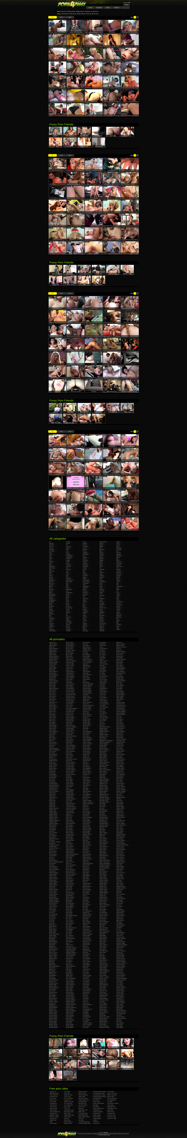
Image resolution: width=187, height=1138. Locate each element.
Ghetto (84, 558)
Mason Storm (103, 773)
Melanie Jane (103, 785)
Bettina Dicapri (53, 949)
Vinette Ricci (119, 998)
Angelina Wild (53, 822)
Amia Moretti (52, 774)
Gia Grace (69, 960)
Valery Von (119, 949)
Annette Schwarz (53, 848)
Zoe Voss (118, 1021)
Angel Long (52, 800)
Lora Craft (102, 696)
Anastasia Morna (53, 785)
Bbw (50, 572)
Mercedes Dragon (104, 799)
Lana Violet (86, 974)
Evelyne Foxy (69, 937)
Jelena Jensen (87, 708)
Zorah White (119, 1027)
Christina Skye (70, 766)
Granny (85, 568)
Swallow (118, 572)
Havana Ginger (70, 998)
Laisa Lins (85, 967)
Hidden (84, 578)
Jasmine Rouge (87, 690)
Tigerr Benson (120, 920)
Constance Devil (70, 803)
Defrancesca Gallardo (72, 854)
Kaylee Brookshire (88, 863)
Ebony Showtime (83, 1095)
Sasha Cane (119, 733)
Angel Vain (52, 806)
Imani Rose (86, 645)
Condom (68, 558)
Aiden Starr (52, 670)
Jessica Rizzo (86, 750)
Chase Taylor (69, 739)
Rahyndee (102, 1013)
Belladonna (52, 946)
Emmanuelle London (71, 915)
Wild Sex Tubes (54, 1116)
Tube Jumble (53, 1110)
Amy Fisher (52, 779)
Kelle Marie (86, 869)
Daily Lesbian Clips (84, 1116)
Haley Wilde (69, 989)
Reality (101, 611)
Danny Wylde (69, 839)
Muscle (101, 557)
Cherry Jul (69, 743)
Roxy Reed (119, 688)
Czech (67, 574)
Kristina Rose (86, 932)
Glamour (85, 561)
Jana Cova (86, 676)
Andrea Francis (53, 789)
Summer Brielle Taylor (122, 845)
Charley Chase (70, 733)
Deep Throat (69, 580)
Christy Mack (69, 773)
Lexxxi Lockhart (87, 1024)
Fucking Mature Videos (99, 1095)
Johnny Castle (87, 771)
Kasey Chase (86, 826)
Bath (50, 569)
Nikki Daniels (103, 937)
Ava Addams (52, 911)
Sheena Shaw (120, 770)
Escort (67, 601)
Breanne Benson (53, 987)
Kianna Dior (86, 897)
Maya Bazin (102, 774)
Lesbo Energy (97, 1115)
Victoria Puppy (120, 990)
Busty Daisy (69, 656)
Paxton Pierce (103, 978)
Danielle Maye (70, 835)
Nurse (101, 563)
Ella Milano (69, 901)
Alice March (52, 723)
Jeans (84, 600)
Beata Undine (52, 937)
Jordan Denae (86, 780)
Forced (84, 545)
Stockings (119, 563)
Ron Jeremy (119, 676)
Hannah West (69, 995)
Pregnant (101, 598)
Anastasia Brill (53, 783)
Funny (84, 551)
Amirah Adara (52, 776)
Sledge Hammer (120, 797)
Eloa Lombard (69, 905)
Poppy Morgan (103, 998)
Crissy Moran (69, 811)
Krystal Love (86, 941)
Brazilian (51, 606)
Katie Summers (87, 845)
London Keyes (103, 691)
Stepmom (118, 561)
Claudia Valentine (70, 799)
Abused (51, 543)
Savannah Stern (120, 742)
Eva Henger (69, 931)
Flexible (68, 631)
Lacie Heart (86, 963)
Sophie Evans (120, 812)
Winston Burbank (121, 1010)
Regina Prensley (120, 651)
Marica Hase (102, 757)
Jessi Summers (87, 737)
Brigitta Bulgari (53, 1007)
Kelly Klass (86, 872)
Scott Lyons (119, 746)
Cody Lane (69, 802)
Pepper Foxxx (103, 983)
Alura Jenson (52, 751)
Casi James (69, 707)
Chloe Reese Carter (71, 759)
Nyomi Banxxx (103, 960)
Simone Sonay (120, 788)
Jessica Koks (86, 745)
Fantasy (68, 612)
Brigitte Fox (52, 1009)
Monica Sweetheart (104, 863)
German (85, 557)
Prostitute (102, 604)
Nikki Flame (102, 940)
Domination (69, 592)
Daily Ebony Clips (69, 1115)
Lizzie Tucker (103, 679)
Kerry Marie (86, 892)
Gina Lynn (68, 969)
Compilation (69, 557)
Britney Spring (53, 1018)
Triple (117, 595)
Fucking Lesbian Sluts (85, 1123)
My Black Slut (82, 1103)
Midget (101, 546)
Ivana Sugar (86, 657)
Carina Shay (69, 679)
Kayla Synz (86, 860)
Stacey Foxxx (120, 822)
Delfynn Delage (70, 855)
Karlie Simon (86, 823)
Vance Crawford (120, 951)
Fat (67, 614)
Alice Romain (52, 725)
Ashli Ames (52, 886)
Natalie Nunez (103, 889)
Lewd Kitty (96, 1122)
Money (101, 552)
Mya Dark (102, 869)
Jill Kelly (85, 762)
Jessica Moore (87, 748)
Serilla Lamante (120, 754)
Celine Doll (69, 723)
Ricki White (119, 657)
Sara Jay (118, 716)
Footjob (85, 543)
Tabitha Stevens (120, 862)
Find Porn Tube (111, 1116)
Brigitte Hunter (53, 1010)
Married (85, 629)
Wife (117, 621)
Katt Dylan (85, 849)
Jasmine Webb (87, 691)
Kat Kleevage (86, 831)
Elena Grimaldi (70, 897)
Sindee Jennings (120, 791)
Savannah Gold (120, 740)
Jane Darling (86, 679)
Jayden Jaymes (87, 697)
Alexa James (52, 696)
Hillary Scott (69, 1013)
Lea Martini (86, 998)
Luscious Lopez (103, 717)
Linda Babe (102, 657)
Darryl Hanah (69, 846)
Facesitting (69, 608)
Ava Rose (51, 920)
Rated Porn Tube (68, 1101)
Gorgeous (85, 566)
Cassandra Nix (70, 711)
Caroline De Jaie (70, 697)
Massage (85, 631)
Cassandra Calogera (71, 708)
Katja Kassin (86, 848)
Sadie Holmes (120, 696)
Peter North (102, 989)
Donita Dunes (69, 885)
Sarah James (120, 723)
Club (67, 549)
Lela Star (85, 1006)
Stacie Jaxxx (119, 828)
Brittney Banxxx (53, 1027)
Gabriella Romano (71, 954)
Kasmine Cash (87, 828)
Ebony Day (67, 1120)
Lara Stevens (86, 980)
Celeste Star (69, 722)
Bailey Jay (52, 928)
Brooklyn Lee (69, 651)
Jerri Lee (85, 730)
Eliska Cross (69, 898)
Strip (117, 568)
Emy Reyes (69, 917)
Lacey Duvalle (86, 958)
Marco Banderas (82, 13)
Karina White (86, 820)
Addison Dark (52, 650)
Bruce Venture (70, 653)
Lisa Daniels (102, 667)
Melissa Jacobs (103, 788)
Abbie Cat (51, 647)
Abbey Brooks (53, 645)
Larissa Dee (86, 983)
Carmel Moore (70, 687)
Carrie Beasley (70, 702)
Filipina (68, 620)
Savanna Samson (121, 739)
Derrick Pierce (70, 862)
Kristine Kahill (86, 935)
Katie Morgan (86, 842)
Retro (100, 614)
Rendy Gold (119, 656)
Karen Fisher (86, 811)
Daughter (68, 578)
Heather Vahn (69, 1006)
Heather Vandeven (71, 1007)
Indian (84, 589)
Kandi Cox (85, 806)
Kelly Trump (86, 878)
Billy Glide (52, 963)
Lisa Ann (101, 665)
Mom (100, 551)
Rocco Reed (119, 670)
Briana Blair (52, 997)
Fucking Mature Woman (99, 1096)
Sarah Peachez (120, 727)
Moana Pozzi (103, 854)
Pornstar (101, 595)
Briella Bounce (53, 1006)
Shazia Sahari (120, 766)
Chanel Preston (70, 725)
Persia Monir (102, 986)
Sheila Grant (119, 771)
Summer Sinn (120, 846)
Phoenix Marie (103, 994)
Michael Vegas (103, 817)
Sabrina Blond (120, 693)
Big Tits (51, 586)
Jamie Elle (85, 673)
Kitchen (85, 608)
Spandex (118, 554)
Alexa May (52, 697)
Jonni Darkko (86, 777)
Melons (101, 545)
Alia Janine (52, 719)
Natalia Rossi (103, 883)
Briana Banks (52, 995)
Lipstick (85, 624)
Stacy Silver (119, 829)
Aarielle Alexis (53, 644)
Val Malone (119, 940)
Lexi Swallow (86, 1020)
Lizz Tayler (102, 677)
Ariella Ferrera (53, 860)
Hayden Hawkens (70, 1000)
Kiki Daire (85, 906)
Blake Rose (52, 964)
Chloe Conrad (69, 750)
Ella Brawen (69, 900)
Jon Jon (85, 776)
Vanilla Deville (120, 967)
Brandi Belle (52, 978)
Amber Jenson (53, 765)
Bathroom (51, 571)
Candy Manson (70, 671)
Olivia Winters (103, 966)
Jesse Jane (86, 734)
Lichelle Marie (103, 648)
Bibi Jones (52, 960)
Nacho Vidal (102, 875)
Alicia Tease (52, 730)
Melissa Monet (103, 791)
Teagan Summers (121, 888)
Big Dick (51, 585)
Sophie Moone (120, 816)
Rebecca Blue (120, 645)
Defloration (69, 581)
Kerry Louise (86, 891)
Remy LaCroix (120, 653)
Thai (117, 585)
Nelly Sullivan (103, 900)
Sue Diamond (120, 842)
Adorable (51, 545)
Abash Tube (53, 1120)
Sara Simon (119, 719)
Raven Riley (102, 1024)
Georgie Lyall (69, 958)
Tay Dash (118, 880)
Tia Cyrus (119, 905)
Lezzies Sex (96, 1123)
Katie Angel (86, 835)
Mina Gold (102, 837)
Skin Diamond (120, 793)
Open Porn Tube (111, 1118)
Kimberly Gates (87, 914)
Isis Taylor (85, 653)
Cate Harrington (70, 717)
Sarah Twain (119, 730)
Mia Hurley (102, 805)
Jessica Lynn (86, 746)
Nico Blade (102, 911)
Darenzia (68, 842)
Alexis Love (52, 713)
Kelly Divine (86, 871)
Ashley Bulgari (53, 874)
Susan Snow (119, 854)
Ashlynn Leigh (53, 891)
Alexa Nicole (52, 699)
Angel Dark (52, 796)
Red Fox (118, 648)
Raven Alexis (103, 1023)
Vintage (118, 609)
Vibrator (118, 608)
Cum (67, 568)
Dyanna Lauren (70, 894)
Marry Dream (103, 766)
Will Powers (119, 1009)
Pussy (101, 609)
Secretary (102, 624)
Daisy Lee (68, 817)
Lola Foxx (102, 685)
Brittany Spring (53, 1026)
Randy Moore (103, 1020)
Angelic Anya (52, 809)
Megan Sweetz (103, 782)
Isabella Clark (86, 648)
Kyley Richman (87, 951)
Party (100, 583)
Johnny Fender (87, 773)
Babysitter (52, 566)
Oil (100, 568)
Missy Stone (102, 849)
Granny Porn (96, 1101)
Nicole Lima (102, 917)
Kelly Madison (86, 875)
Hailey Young (69, 986)
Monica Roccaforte (104, 860)
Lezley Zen (102, 645)
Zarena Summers (121, 1018)
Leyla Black (102, 644)
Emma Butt (69, 911)
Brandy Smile (52, 984)
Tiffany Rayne (120, 914)
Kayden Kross (86, 855)
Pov (100, 597)
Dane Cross (69, 828)
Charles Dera (69, 731)
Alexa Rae (52, 700)
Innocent (85, 591)
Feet (67, 615)
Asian (50, 558)
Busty (50, 617)
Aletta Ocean (52, 690)
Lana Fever (86, 972)
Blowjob (51, 598)
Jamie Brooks (86, 671)
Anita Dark (52, 834)
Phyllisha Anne (103, 995)
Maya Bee (102, 776)
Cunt (67, 571)
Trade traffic (106, 1132)
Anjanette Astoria (53, 839)
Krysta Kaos (86, 937)
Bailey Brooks (53, 926)
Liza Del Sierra (103, 676)
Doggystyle (69, 589)
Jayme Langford (87, 702)
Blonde (51, 597)
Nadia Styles (102, 877)
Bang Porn (53, 1091)
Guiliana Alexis (70, 983)
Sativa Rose (119, 737)
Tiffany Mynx (119, 912)
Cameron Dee (69, 662)
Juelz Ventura (86, 785)
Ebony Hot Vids (83, 1091)
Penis (101, 585)
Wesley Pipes (120, 1006)
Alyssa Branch (53, 754)
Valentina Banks (120, 941)
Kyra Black (86, 955)
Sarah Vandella (120, 731)
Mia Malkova (102, 809)
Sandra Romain (120, 714)
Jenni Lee (85, 717)
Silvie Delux (119, 782)
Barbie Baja (52, 932)
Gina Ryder (69, 970)
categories (116, 7)
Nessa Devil (102, 901)
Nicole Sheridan (103, 921)
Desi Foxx (68, 863)
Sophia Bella (119, 803)
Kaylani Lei (86, 862)
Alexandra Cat (53, 702)
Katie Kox (85, 840)
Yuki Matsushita (120, 1013)
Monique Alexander (104, 865)
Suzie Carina (119, 857)
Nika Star (102, 926)
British (51, 609)
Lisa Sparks (102, 670)
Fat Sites (81, 1120)
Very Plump (110, 1105)
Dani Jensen (69, 831)
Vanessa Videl (120, 964)
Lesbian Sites (96, 1113)
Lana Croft (85, 970)
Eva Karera (69, 932)
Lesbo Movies (97, 1116)
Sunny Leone (119, 852)
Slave (117, 546)
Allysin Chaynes (53, 748)
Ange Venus (52, 794)
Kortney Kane (86, 928)
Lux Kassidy (102, 719)
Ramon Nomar (103, 1018)
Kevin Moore (86, 894)
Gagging (85, 552)
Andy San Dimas (53, 791)
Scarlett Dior (119, 743)
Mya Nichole (102, 874)
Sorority (118, 552)
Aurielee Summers (54, 901)
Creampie (68, 565)
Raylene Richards (104, 1027)
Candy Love (69, 670)
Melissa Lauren (103, 789)
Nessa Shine (102, 903)
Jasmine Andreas (87, 685)
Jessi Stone (86, 736)
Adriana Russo (53, 659)
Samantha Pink (120, 704)
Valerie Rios (119, 947)
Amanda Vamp (53, 760)
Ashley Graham (53, 878)
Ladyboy (85, 612)
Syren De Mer (120, 858)
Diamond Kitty (70, 875)
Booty (50, 604)
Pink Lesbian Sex (112, 1098)
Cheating (51, 629)
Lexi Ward (85, 1021)
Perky (101, 586)
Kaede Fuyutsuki (87, 802)
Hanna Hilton (69, 992)
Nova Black (102, 958)
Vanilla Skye (119, 969)
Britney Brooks (53, 1015)
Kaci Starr (85, 799)
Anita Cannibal (53, 832)
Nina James (102, 947)
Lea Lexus (85, 997)
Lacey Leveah (86, 961)
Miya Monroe (103, 852)
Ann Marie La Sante (54, 842)
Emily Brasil (69, 908)
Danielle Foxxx (70, 834)
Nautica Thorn (103, 898)
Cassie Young (69, 716)
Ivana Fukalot (86, 656)
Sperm (118, 557)
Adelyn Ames (52, 654)
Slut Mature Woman (112, 1103)
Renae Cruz (119, 654)
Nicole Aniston (103, 914)
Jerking (85, 601)
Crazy (67, 563)
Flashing (68, 629)
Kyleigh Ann (86, 949)
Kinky (84, 604)
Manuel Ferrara (103, 748)
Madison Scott (103, 736)
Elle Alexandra (70, 903)
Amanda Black (53, 759)
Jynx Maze (86, 796)
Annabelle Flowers (54, 845)
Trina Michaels (120, 932)
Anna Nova (52, 843)
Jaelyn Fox (86, 670)
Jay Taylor (85, 694)
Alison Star (52, 734)
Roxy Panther (120, 685)
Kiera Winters (86, 905)
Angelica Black (53, 814)
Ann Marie (52, 840)
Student (118, 569)
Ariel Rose (52, 858)
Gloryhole (85, 565)
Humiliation (86, 586)
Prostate (101, 603)
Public (101, 606)
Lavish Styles (86, 990)
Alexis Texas (52, 717)
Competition (69, 555)
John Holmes (86, 766)
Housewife (85, 583)
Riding (101, 617)
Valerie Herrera (120, 946)
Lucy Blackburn (103, 707)
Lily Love (101, 656)
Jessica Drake (87, 742)
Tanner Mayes (120, 866)
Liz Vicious (102, 674)
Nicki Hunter (102, 906)
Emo (67, 598)
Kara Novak (86, 808)
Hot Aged (95, 1105)
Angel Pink (52, 803)
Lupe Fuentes (103, 716)
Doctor (68, 588)
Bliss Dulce (52, 967)
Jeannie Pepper (87, 707)
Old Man (101, 569)
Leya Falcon (95, 13)
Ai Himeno (52, 665)
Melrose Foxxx (103, 796)
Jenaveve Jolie (87, 710)
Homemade (86, 580)
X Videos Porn (111, 1113)
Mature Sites (110, 1096)
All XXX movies (83, 1105)
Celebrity (51, 626)
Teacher (118, 580)
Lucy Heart (102, 708)
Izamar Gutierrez (87, 661)
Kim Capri (85, 909)
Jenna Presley (87, 716)
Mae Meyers (102, 737)
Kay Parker (86, 852)
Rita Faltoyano (120, 667)
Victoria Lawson (120, 987)
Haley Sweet (69, 987)
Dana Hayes (69, 825)
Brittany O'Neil (53, 1024)
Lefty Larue (86, 1003)
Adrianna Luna (53, 661)
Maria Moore (102, 753)
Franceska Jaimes (71, 947)
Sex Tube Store (68, 1105)
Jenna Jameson (87, 714)
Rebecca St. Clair (121, 647)
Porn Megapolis (111, 1100)
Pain (100, 578)
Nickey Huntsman (104, 905)
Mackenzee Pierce (104, 727)
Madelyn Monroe (104, 731)
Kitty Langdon (86, 921)
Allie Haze (52, 736)
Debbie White (69, 851)
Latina (84, 615)
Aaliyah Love (52, 642)
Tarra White (119, 874)
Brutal (50, 612)
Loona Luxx (102, 694)
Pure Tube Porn (54, 1095)
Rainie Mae (102, 1015)
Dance (67, 577)
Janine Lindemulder (88, 684)
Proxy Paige (102, 1003)
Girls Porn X (82, 1106)
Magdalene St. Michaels (106, 740)
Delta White (69, 857)
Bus (50, 615)
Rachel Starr (102, 1009)
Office (101, 566)
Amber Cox (52, 762)
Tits (117, 591)
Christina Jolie (70, 765)
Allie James (52, 737)
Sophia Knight (120, 806)
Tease (118, 581)
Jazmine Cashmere (88, 705)
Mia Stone (102, 814)
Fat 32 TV (81, 1118)
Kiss (84, 606)
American (51, 551)
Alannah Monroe (53, 681)
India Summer (86, 647)
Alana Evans (52, 677)
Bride (50, 608)
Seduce (101, 626)
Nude (100, 561)
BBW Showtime (54, 1093)
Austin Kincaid (53, 906)
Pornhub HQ (53, 1103)
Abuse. (108, 1134)
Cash (50, 621)
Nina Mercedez (103, 951)
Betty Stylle (52, 951)
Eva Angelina (69, 929)
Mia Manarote (103, 811)
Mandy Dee (102, 746)
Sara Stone (119, 720)
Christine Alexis (70, 768)
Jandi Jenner (86, 677)
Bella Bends (52, 940)
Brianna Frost (52, 1000)
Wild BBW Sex (111, 1106)
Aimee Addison (53, 671)
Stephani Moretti (120, 834)
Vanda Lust (119, 952)
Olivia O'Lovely (103, 964)
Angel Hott (52, 799)
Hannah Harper (70, 994)
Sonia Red (119, 800)
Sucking (118, 571)
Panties (101, 580)
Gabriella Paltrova (71, 952)
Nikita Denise (103, 929)
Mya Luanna (102, 872)
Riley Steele (119, 665)
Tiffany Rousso (120, 915)
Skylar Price (119, 796)
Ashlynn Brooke (53, 889)
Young (118, 629)
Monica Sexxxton (104, 862)
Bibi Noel (51, 961)
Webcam (118, 615)
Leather (85, 617)
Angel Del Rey (53, 797)
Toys (117, 592)
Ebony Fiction (68, 1123)
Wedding (118, 617)
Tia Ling (89, 13)
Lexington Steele (87, 1023)
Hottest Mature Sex (98, 1108)
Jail (84, 597)
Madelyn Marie (103, 730)
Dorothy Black (70, 892)
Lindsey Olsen (103, 661)
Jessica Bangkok (87, 739)
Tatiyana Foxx (120, 878)
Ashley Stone (52, 883)
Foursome (85, 546)
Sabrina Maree (120, 694)
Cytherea (68, 814)
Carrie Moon (69, 704)
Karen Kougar (86, 812)
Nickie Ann (102, 908)
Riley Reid (119, 664)
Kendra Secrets (87, 886)
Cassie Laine (69, 714)
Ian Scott (85, 644)
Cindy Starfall (69, 783)
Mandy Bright (103, 745)
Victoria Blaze (120, 986)
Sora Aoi (118, 819)
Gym (84, 571)
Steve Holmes (120, 837)
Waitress (118, 614)
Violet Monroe (120, 1000)
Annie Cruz (52, 849)
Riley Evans (119, 661)
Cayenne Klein (70, 720)
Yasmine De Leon (121, 1012)
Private (101, 601)
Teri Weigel (119, 900)
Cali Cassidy (69, 659)
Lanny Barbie (86, 977)
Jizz (84, 603)
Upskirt (118, 606)
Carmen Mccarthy (71, 694)
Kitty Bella (85, 918)
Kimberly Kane (87, 915)
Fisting (68, 626)
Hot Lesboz (96, 1106)
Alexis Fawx (52, 710)
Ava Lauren (52, 918)
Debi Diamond (70, 852)
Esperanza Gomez (71, 928)
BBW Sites (82, 1111)
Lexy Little (85, 1027)
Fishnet (68, 624)
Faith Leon (69, 940)
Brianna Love (52, 1003)
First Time (68, 623)
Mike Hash (102, 829)
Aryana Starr (52, 863)
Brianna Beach (53, 998)
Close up (68, 546)
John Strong (86, 770)
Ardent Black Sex (69, 1110)
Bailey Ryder (52, 931)
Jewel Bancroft (87, 759)
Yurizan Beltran (120, 1017)
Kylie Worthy (86, 954)
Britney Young (53, 1020)
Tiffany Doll (119, 909)
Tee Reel (118, 892)
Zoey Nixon (119, 1024)
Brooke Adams (70, 644)
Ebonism (66, 1118)
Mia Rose (102, 812)
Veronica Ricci (120, 977)
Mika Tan (101, 828)
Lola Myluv (102, 687)
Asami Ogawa (53, 866)
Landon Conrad (87, 975)
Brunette (51, 611)
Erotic (67, 600)
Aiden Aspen (52, 668)
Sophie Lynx (119, 814)
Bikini (50, 588)
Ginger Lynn (69, 975)
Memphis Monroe (104, 797)
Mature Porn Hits (112, 1093)
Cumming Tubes (83, 1113)
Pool (100, 594)
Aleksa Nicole (53, 682)
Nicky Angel (102, 909)
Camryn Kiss (69, 667)
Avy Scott (51, 923)
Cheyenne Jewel (70, 748)
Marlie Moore (103, 763)
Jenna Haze (86, 713)
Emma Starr (69, 914)
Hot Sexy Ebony (83, 1098)
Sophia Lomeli (120, 808)
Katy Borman (86, 851)
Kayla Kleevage (87, 858)
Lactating (85, 611)
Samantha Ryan (120, 705)
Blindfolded (52, 595)
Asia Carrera (52, 892)
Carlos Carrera (70, 684)
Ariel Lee (51, 857)
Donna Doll (69, 888)
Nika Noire (102, 924)
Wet (117, 618)
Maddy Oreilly (103, 728)
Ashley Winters (53, 885)
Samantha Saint (120, 707)
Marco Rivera (103, 751)
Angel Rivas (52, 805)
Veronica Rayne (120, 975)
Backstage (52, 568)
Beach (51, 575)
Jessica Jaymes (87, 743)
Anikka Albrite (53, 825)
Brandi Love (52, 981)
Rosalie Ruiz (119, 677)
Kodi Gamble (86, 926)
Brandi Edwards (53, 980)
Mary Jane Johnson (104, 770)
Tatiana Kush (119, 877)
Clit (67, 545)
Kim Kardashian (87, 911)
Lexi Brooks (86, 1015)
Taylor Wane (119, 885)
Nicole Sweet (103, 923)
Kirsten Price (86, 917)
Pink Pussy (102, 997)
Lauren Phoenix (87, 989)
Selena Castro (120, 750)
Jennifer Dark (86, 720)
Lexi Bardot (86, 1010)
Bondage (51, 601)
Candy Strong (69, 674)
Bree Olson (52, 990)
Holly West (69, 1023)
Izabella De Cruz (87, 659)
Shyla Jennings (120, 774)
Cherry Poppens (70, 745)
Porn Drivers (53, 1106)
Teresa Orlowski (120, 898)
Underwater (119, 601)
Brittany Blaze (53, 1023)
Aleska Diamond (53, 688)
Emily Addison (70, 906)
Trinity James (120, 934)
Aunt (50, 563)
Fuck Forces (53, 1105)
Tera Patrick (119, 897)
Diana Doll (69, 877)
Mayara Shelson (103, 779)
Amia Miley (52, 773)
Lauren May (86, 987)
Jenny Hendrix (87, 725)
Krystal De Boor (87, 940)
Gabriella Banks (70, 951)
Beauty (51, 577)
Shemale (101, 631)
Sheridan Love (120, 773)
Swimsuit (118, 574)
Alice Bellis (52, 722)
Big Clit (51, 581)
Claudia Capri (69, 793)
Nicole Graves (103, 915)
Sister (118, 543)
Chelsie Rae (69, 742)
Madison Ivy (102, 733)
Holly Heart (69, 1018)
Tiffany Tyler (119, 918)
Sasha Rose (119, 736)
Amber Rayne (53, 768)
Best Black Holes (69, 1111)
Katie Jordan (86, 839)
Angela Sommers (53, 808)
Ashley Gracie (53, 877)
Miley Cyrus (102, 834)
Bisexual (51, 589)
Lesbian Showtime (98, 1111)
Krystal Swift (86, 944)
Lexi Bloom (86, 1013)
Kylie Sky (85, 952)
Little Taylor (102, 671)
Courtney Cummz (70, 806)
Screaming (102, 623)
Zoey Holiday (119, 1023)
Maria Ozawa (103, 754)
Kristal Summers (87, 931)
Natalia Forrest (103, 882)
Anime (51, 554)
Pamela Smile (103, 972)
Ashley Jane (52, 880)
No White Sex (53, 1096)
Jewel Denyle (86, 760)
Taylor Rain (119, 882)
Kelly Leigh (86, 874)
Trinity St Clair (120, 937)
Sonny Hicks (119, 802)
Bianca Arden (52, 954)
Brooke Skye (69, 648)
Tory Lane (119, 931)
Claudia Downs (70, 794)
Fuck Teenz (96, 1100)
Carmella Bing (70, 688)
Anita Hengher (53, 835)
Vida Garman (119, 995)
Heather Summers (71, 1004)
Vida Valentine (120, 997)
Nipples (101, 560)
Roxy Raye (119, 687)
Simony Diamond (121, 789)
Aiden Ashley (52, 667)
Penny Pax (102, 981)
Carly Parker (69, 685)
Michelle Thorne (103, 825)
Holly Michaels (70, 1020)
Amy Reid (51, 780)
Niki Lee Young (103, 928)
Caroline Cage (70, 696)
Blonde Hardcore (81, 11)
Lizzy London (103, 681)
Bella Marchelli (53, 941)
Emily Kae (68, 909)
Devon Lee (69, 868)
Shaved (101, 627)
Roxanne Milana (120, 681)
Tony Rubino (119, 926)
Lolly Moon (102, 690)
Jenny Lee (85, 727)
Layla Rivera (86, 992)
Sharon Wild (119, 762)
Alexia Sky (52, 704)
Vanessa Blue (120, 954)
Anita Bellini (52, 828)
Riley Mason (119, 662)
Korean (85, 609)
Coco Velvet (69, 800)
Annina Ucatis (53, 851)
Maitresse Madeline (104, 742)
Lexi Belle (85, 1012)
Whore (118, 620)
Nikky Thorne (103, 944)
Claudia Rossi (69, 797)
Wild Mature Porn (112, 1108)
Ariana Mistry (52, 855)
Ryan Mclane (119, 691)
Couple (68, 561)
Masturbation (103, 542)
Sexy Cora (119, 756)
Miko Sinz (102, 831)
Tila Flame (119, 921)
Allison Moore (53, 742)
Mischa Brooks (103, 842)
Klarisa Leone (86, 923)
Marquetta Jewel (103, 765)
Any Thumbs (53, 1123)
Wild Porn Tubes (54, 1115)
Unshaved (119, 604)
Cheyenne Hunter (70, 746)
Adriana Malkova (53, 657)
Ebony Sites (82, 1096)
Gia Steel (68, 963)
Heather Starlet (70, 1003)
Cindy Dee (69, 777)
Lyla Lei (101, 722)
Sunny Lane (119, 851)
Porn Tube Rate (68, 1098)
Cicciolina (68, 776)
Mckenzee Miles (103, 780)
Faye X (68, 943)
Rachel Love (102, 1006)
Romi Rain (119, 674)
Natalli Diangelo (103, 892)
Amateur (51, 548)
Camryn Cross (70, 665)
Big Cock (51, 583)
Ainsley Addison (53, 674)
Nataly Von (102, 895)
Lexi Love (85, 1018)
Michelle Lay (102, 820)
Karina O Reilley (87, 817)
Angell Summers (53, 823)
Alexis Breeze (53, 707)
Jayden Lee (86, 699)
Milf (100, 548)
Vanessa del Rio (120, 966)
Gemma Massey (70, 955)
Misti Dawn (102, 851)
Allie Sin (51, 740)
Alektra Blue (52, 684)
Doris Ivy (68, 891)
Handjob (85, 574)
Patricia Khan (103, 975)
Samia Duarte (120, 708)
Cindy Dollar (69, 779)
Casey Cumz (69, 705)
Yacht (117, 626)
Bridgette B (52, 1004)
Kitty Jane (85, 920)
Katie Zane (86, 846)
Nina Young (102, 952)
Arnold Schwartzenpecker (56, 862)
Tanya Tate (119, 871)
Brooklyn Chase (70, 650)
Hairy (84, 572)
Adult (51, 1122)
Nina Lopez (102, 949)
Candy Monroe (70, 673)
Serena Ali (119, 753)
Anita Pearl (52, 837)
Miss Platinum (103, 843)
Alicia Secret (52, 728)
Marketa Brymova (104, 762)
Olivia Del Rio (103, 963)
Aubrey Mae (52, 895)
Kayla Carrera (86, 857)
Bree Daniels (52, 989)
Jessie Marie (86, 751)
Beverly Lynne (53, 952)
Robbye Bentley (120, 668)
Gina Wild (68, 972)
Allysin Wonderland (54, 750)
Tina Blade (119, 923)
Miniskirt (101, 549)
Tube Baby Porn (83, 1110)
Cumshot (68, 569)
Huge (84, 585)
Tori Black (119, 928)
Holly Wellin (69, 1021)
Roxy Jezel (119, 684)
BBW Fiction (110, 1111)
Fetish (67, 618)
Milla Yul (101, 835)
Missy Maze (102, 848)
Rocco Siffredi (120, 671)
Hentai (84, 577)
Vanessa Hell (119, 957)
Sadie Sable (119, 697)
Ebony (67, 597)
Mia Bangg (102, 803)
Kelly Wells (86, 880)
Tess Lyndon (119, 901)
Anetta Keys (52, 793)
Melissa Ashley (103, 786)
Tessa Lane (119, 903)
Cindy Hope (69, 780)
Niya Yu (101, 954)
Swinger (118, 575)
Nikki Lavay (102, 941)
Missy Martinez (103, 846)
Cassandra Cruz (70, 710)
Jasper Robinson (87, 693)
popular (90, 7)
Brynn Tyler (69, 654)
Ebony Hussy (82, 1093)
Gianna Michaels (70, 966)
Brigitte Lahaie (53, 1012)
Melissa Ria (102, 793)
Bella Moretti (52, 943)
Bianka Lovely (53, 958)
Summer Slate (120, 848)
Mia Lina (101, 808)
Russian (101, 620)
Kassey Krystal (87, 829)
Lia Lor (101, 647)
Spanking (118, 555)
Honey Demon (70, 1024)
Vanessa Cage (120, 955)
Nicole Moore (103, 918)
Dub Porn (81, 1108)
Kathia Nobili (86, 832)
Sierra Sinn (119, 779)
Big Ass (51, 578)
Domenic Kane (70, 883)
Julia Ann (85, 786)
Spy (117, 558)
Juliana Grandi (87, 791)
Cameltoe (51, 618)
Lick (84, 621)
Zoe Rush (119, 1020)
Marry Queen (103, 768)
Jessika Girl (86, 756)
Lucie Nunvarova (104, 704)
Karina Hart (86, 816)
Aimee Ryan (52, 673)
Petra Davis (102, 992)
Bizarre (51, 591)
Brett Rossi (52, 994)
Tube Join (67, 1108)
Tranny (118, 594)
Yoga (117, 627)
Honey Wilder (69, 1026)
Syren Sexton (120, 860)
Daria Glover (69, 843)
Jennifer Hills (86, 722)
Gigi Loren (69, 967)
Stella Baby (119, 832)
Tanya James (120, 868)
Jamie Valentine (87, 674)
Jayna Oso (86, 704)
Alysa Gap (52, 753)
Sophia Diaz (119, 805)
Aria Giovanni (52, 854)
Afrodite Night (53, 664)
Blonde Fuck (89, 11)
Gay (84, 555)
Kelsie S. (85, 882)
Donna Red (69, 889)
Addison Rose (53, 651)
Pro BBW (109, 1101)
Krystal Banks (86, 938)
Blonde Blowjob (72, 11)
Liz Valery (102, 673)
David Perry (69, 848)
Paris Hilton (102, 974)
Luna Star (102, 714)
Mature (101, 543)
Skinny (118, 545)
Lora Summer (103, 697)
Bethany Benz (53, 947)
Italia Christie (86, 654)
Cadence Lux (69, 657)
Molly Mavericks (103, 855)
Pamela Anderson (104, 970)
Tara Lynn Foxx (120, 872)
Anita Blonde (52, 829)
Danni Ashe (69, 837)
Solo (117, 551)
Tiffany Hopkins (120, 911)
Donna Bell (69, 886)
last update (99, 7)
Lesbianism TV (97, 1110)
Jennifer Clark (86, 719)
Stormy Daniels (120, 840)
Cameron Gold (70, 664)
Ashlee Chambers (54, 869)
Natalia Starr (102, 885)
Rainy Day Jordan (104, 1017)
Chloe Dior (69, 753)
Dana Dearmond (70, 823)
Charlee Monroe (70, 730)
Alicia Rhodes (53, 727)
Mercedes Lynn (103, 800)
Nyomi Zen (102, 961)
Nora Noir (102, 955)
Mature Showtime (112, 1095)
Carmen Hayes (70, 691)
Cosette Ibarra (70, 805)
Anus (50, 555)
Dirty (67, 586)
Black (50, 592)
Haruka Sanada (70, 997)
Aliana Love (52, 720)
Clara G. (68, 788)
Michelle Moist (103, 822)
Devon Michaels (70, 869)
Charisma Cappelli (71, 727)
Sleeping (118, 548)
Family (68, 611)
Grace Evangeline (71, 978)
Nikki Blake (102, 935)
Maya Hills (102, 777)
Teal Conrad (119, 889)
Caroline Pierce (70, 699)
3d (49, 542)
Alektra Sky (52, 685)
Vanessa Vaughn (120, 961)
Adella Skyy (52, 653)
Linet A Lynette (103, 664)
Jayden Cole (86, 696)
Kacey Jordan (86, 797)
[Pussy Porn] (71, 9)
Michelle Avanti (103, 819)
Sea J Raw (119, 748)
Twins (117, 597)
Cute (67, 572)
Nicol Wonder (103, 912)
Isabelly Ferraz (87, 650)
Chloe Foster (69, 754)
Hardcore (85, 575)
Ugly (117, 598)
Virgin (117, 611)
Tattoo (118, 578)
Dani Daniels (69, 829)
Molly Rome (102, 857)
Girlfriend (85, 560)
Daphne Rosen (70, 840)
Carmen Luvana (70, 693)
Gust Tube (67, 1093)
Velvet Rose (119, 972)
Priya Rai (102, 1001)
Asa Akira (51, 865)
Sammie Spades (120, 711)
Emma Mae (69, 912)
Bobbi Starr (52, 974)
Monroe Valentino (104, 868)
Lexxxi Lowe (86, 1026)
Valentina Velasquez (121, 944)
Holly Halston (69, 1017)
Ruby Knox (119, 690)
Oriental (101, 575)
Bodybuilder (52, 600)
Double (68, 594)
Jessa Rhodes (87, 733)
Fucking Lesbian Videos (99, 1091)
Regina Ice (119, 650)
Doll (67, 591)
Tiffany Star (119, 917)
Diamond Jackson (71, 874)
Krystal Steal (86, 943)
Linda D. (101, 659)
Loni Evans (102, 693)
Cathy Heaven (66, 13)
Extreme (68, 606)
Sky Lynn (118, 794)
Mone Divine (102, 858)
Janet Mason (86, 682)
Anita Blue (52, 831)
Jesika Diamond (87, 731)
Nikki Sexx (102, 943)
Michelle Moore (103, 823)
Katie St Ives (86, 843)
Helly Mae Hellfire (71, 1010)
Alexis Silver (52, 716)
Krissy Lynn (86, 929)
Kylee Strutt (86, 947)
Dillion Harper (69, 880)
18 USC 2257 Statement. (103, 1134)
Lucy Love (102, 711)
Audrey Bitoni (52, 897)
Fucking (85, 549)
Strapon (118, 565)
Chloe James (69, 756)
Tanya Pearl (119, 869)
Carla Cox (68, 681)
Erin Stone (69, 926)
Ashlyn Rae (52, 888)
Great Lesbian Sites (98, 1103)
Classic (68, 543)
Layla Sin (85, 995)
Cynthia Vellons (70, 812)
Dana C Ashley (70, 822)
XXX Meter (110, 1110)
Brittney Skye (69, 642)
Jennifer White (87, 723)
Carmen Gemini (70, 690)
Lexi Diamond (86, 1017)
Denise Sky (69, 860)
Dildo (67, 585)
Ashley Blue (52, 871)
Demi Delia (69, 858)
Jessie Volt (86, 754)
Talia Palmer (119, 863)
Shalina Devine (120, 759)
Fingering (68, 621)
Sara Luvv (119, 717)
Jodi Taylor (86, 765)
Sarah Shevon (120, 728)
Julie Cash (85, 793)
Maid (84, 627)
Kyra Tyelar (86, 957)
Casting (51, 623)
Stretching (119, 566)
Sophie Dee (119, 811)
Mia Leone (102, 806)
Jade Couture (86, 667)
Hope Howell (86, 642)
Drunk (67, 595)
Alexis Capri (52, 708)
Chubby (68, 542)
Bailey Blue (52, 924)
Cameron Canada (70, 661)
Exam (67, 603)
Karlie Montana (87, 822)
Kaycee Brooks (87, 854)
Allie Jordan (52, 739)
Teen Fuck (96, 11)
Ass (50, 560)
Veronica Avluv (120, 974)
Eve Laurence (69, 935)
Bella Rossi (52, 944)
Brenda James (53, 992)
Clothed (68, 548)
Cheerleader (52, 631)
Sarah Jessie (119, 725)
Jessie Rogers (87, 753)
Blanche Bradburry (54, 966)
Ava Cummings (53, 914)
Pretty (101, 600)
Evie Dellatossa (70, 938)
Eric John (68, 918)
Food (84, 542)
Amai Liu (51, 757)
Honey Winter (69, 1027)
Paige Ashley (103, 967)
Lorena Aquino (103, 700)
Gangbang (85, 554)
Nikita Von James (104, 931)
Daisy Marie (69, 820)
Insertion (85, 592)
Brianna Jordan (53, 1001)
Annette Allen (52, 846)
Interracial (85, 594)
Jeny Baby (85, 728)
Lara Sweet (86, 981)
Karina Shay (86, 819)
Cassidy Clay (69, 713)
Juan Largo (86, 783)
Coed (67, 552)
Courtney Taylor (70, 809)
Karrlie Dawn (86, 825)
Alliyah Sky (52, 745)
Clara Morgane (70, 789)
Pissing (101, 591)
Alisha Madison (53, 731)
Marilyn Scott (103, 760)
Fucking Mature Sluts (99, 1093)
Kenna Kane (86, 888)
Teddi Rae (119, 891)
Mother (101, 555)
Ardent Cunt (67, 1100)
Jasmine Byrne (87, 688)
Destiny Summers (71, 865)
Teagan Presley (120, 886)
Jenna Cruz (86, 711)
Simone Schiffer (120, 786)
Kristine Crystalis (87, 934)
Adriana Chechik (53, 656)
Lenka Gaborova (87, 1009)
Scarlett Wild (119, 745)
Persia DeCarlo (103, 984)
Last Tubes (53, 1101)
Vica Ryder (119, 981)
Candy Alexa (69, 668)
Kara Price (85, 809)
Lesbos (95, 1120)
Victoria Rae (119, 992)
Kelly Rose (86, 877)
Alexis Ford (52, 711)
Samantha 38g (120, 702)
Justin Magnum (87, 794)
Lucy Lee (101, 710)
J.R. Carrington (87, 662)
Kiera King (85, 903)
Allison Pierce (53, 743)
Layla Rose (86, 994)
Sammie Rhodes (120, 710)
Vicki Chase (119, 983)
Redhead (101, 612)
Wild (117, 623)
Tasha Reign (119, 875)
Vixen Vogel (119, 1004)
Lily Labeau (102, 654)
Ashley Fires (52, 875)
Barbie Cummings (54, 934)
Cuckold (68, 566)
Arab (50, 557)
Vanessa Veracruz (121, 963)
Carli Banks (69, 682)
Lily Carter (102, 653)
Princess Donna (103, 1000)
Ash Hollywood (53, 868)
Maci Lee (101, 725)
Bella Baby (52, 938)
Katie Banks (86, 837)
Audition (51, 561)
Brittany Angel (53, 1021)
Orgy (100, 574)
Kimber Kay (86, 912)
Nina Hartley (102, 946)
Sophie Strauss (120, 817)
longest (107, 7)
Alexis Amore (52, 705)
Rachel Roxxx (103, 1007)
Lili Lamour (102, 651)
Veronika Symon (120, 980)
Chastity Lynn (69, 740)
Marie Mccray (103, 759)
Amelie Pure (52, 771)
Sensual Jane (120, 751)
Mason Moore (103, 771)
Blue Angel (52, 970)
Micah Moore (103, 816)
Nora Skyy (102, 957)
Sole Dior (118, 799)
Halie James (69, 990)
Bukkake (51, 614)
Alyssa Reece (53, 756)
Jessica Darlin (87, 740)
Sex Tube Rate (68, 1103)
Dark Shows (67, 1116)
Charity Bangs (70, 728)
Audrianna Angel (53, 900)
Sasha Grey (119, 734)
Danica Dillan (69, 832)
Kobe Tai (85, 924)
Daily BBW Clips (83, 1115)
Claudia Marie (69, 796)
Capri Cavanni (70, 677)
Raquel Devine (103, 1021)
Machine (85, 626)
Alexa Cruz (52, 694)
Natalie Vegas (103, 891)
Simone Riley (120, 785)
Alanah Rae (52, 679)
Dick (67, 583)
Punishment (102, 608)
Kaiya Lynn (86, 805)
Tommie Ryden (120, 924)
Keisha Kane (86, 868)
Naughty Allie (103, 897)
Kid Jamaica (73, 13)
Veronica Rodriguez (121, 978)
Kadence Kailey (87, 800)
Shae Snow (119, 757)
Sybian (118, 577)
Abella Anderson (53, 648)
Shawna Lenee (120, 763)
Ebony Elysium (68, 1122)
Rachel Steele (103, 1010)
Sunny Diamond (120, 849)
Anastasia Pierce (53, 786)
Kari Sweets (86, 814)
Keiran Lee (86, 866)
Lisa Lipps (102, 668)
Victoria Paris (120, 989)
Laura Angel (86, 984)
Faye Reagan (69, 941)
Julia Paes (85, 789)
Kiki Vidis (85, 908)
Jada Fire (85, 664)
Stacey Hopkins (120, 823)
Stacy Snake (119, 831)
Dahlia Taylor (69, 816)
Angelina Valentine (54, 820)
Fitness (68, 627)
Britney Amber (53, 1013)
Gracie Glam (69, 980)
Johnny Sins (86, 774)
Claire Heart (69, 786)
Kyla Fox (85, 946)
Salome (118, 700)
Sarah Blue (119, 722)
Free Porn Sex (111, 1115)
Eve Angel (68, 934)
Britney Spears (53, 1017)
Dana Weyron (69, 826)
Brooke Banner (70, 645)
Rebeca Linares (120, 644)
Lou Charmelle (103, 702)
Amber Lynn (52, 766)
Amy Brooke (52, 777)
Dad (67, 575)
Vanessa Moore (120, 960)
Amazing (51, 549)
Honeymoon (86, 581)
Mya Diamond (103, 871)
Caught (51, 624)
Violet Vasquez (120, 1001)
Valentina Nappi (120, 943)
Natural (101, 558)
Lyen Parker (102, 720)
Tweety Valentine (120, 938)
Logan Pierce (103, 682)
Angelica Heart (53, 816)
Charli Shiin (69, 734)
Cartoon (51, 620)
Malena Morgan (103, 743)
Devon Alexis (69, 866)
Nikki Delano (102, 938)
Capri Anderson (70, 676)
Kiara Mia (85, 900)
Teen (117, 583)
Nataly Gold (102, 894)
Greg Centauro (70, 981)
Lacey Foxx (86, 960)
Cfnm (50, 627)
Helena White (69, 1009)
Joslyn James (86, 782)
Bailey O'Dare (53, 929)
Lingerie (85, 623)
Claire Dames (69, 785)
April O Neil (52, 852)
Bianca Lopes (52, 957)
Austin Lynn (52, 908)
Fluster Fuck (53, 1100)
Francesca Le (69, 946)
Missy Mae (102, 845)
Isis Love (85, 651)
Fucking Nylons (97, 1098)
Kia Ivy (84, 895)
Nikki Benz (102, 934)
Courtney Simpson (71, 808)
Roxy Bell (119, 682)
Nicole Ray (102, 920)
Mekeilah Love (103, 783)
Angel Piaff (52, 802)
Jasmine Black (87, 687)
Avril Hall (51, 921)
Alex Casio (52, 691)
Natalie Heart (103, 888)
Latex (84, 614)
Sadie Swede (119, 699)
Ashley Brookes (53, 872)
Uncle (117, 600)
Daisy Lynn (69, 819)
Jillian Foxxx (86, 763)
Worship (118, 624)
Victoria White (120, 994)
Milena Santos (103, 832)
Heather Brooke (70, 1001)
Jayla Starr (86, 700)
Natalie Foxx (102, 886)
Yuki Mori (118, 1015)
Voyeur (118, 612)
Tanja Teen (119, 865)
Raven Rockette (103, 1026)
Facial (67, 609)
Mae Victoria (102, 739)
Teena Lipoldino (120, 894)
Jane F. (85, 681)
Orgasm (101, 572)
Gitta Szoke (69, 977)
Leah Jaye (85, 1000)
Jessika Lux (86, 757)
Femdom (68, 617)
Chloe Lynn (69, 757)
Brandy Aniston (53, 983)
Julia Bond (85, 788)
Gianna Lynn (69, 964)
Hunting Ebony (83, 1101)
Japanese (85, 598)
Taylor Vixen (119, 883)
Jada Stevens (86, 665)
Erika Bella (69, 924)
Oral (100, 571)
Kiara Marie (86, 898)
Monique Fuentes (104, 866)
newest (61, 17)
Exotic (67, 604)
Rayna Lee (119, 642)
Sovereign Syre (120, 820)
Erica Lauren (69, 921)
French (84, 548)
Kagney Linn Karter (88, 803)
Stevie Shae (119, 839)
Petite (101, 588)
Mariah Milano (103, 756)
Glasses (85, 563)
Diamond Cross (70, 871)
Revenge (101, 615)
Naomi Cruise (103, 878)
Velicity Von (119, 970)
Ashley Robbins (53, 882)
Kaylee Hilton (86, 865)
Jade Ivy (85, 668)
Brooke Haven (70, 647)
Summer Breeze (120, 843)
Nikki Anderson (103, 932)
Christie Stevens (70, 763)
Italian (84, 595)
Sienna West (119, 777)
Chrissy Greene (70, 762)
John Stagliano (87, 768)
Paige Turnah (103, 969)
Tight (117, 588)
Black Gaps (67, 1113)
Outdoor (101, 577)
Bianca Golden (53, 955)
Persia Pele (102, 987)
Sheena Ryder (120, 768)
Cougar (68, 560)
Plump (101, 592)
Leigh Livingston (87, 1004)
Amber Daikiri (53, 763)
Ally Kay (51, 746)
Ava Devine (52, 917)
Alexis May (52, 714)
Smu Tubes (67, 1106)
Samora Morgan (120, 713)
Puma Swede (103, 1004)
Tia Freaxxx (119, 906)
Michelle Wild (103, 826)
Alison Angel (52, 733)
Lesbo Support (97, 1118)
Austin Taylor (52, 909)
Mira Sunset (102, 840)
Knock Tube (67, 1096)
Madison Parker (103, 734)
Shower (118, 542)
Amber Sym (52, 770)
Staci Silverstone (121, 825)
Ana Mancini (52, 782)
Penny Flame (103, 980)
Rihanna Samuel (120, 659)
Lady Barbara (86, 964)
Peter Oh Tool (103, 990)
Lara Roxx (85, 978)
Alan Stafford (52, 676)
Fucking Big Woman (84, 1122)
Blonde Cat (52, 969)
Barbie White (52, 935)
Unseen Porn (53, 1113)
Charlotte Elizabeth (71, 736)
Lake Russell (86, 969)
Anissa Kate (52, 826)
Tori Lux (118, 929)
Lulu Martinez (103, 713)
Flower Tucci (69, 944)
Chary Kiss (69, 737)
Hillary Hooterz (70, 1012)
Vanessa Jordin (120, 958)
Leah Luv (85, 1001)
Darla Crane (69, 845)
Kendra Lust (86, 885)
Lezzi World (110, 1091)
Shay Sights (119, 765)
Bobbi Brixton (52, 972)
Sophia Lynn (119, 809)
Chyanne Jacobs (70, 774)
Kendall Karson (87, 883)
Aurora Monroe (53, 903)
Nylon (101, 565)
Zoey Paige (119, 1026)
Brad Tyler (52, 977)
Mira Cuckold (103, 839)
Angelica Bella (53, 812)
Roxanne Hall (120, 679)
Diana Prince (69, 878)
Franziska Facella (71, 949)
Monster (101, 554)
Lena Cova (86, 1007)
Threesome (119, 586)
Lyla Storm (102, 723)
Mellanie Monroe (103, 794)
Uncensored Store (55, 1111)
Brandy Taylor (53, 986)
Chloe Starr (69, 760)
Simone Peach (120, 783)
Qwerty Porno (53, 1108)
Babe (50, 565)
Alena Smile (52, 687)
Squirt (118, 560)
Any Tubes (67, 1091)
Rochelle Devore (120, 673)
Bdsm (50, 574)
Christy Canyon (70, 771)
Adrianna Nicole (53, 662)
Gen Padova (69, 957)
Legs (84, 618)
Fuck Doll (65, 11)
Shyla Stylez (119, 776)
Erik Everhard (69, 923)
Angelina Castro (53, 817)
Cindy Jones (69, 782)
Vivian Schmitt (120, 1003)
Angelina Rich (53, 819)
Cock (67, 551)
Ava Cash (51, 912)
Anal (50, 552)
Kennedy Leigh (87, 889)
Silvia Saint (119, 780)
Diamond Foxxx (70, 872)
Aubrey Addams (53, 894)
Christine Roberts (70, 770)
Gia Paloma (69, 961)
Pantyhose (102, 581)
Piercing (101, 589)
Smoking (118, 549)
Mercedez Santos (104, 802)
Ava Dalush (52, 915)
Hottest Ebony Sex (84, 1100)
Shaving (101, 629)
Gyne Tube (53, 1098)
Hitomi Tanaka (70, 1015)
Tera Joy (118, 895)
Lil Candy (102, 650)
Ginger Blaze (69, 974)
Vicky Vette (119, 984)
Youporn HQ (53, 1118)
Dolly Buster (69, 882)
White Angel (119, 1007)
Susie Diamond (120, 855)
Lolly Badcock (103, 688)
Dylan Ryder (69, 895)
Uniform (118, 603)
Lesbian (85, 620)
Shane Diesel (120, 760)
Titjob (117, 589)
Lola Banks (102, 684)
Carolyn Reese (70, 700)
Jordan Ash (86, 779)
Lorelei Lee (102, 699)
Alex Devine (52, 693)
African (51, 546)
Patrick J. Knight (104, 977)
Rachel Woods (103, 1012)
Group (84, 569)
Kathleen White (87, 834)
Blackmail (51, 594)
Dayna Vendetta (70, 849)
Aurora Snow (52, 905)
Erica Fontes (69, 920)
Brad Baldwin (52, 975)
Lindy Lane (102, 662)
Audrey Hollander (54, 898)
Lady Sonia (86, 966)
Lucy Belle (102, 705)
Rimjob (101, 618)
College (68, 554)
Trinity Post (119, 935)
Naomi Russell (103, 880)
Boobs (51, 603)
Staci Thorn (119, 826)
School (101, 621)
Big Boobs (52, 580)
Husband (85, 588)
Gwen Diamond (70, 984)
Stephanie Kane (120, 835)
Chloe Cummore (70, 751)
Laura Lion (85, 986)
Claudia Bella (69, 791)
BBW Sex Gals (68, 1095)
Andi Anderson (53, 788)
